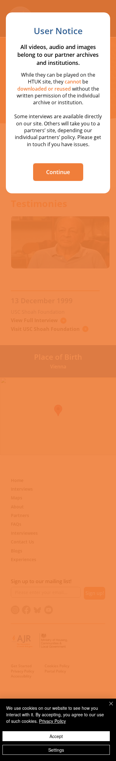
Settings (56, 750)
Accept (56, 736)
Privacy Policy (52, 721)
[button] (58, 172)
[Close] (107, 707)
